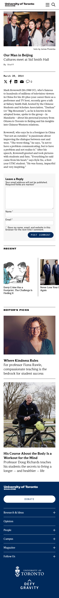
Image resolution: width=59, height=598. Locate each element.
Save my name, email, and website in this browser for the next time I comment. (27, 228)
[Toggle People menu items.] (54, 530)
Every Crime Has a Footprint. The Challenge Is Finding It (18, 290)
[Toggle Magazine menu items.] (54, 548)
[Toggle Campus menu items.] (54, 539)
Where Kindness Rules (21, 361)
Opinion (8, 521)
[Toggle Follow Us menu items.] (54, 556)
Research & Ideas (14, 512)
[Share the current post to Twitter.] (5, 82)
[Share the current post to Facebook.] (11, 82)
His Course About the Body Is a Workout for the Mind (28, 456)
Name (9, 211)
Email (8, 219)
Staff (10, 64)
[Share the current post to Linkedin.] (15, 81)
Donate (29, 499)
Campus (8, 539)
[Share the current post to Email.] (21, 81)
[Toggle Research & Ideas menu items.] (54, 512)
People (7, 530)
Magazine (9, 547)
